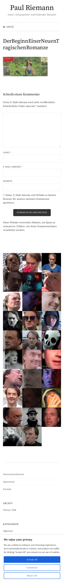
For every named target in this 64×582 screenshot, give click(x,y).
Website (7, 181)
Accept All (32, 559)
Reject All (32, 575)
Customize (32, 567)
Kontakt (7, 489)
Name (7, 152)
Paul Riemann (32, 7)
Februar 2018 (9, 510)
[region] (32, 558)
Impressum (8, 481)
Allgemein (8, 530)
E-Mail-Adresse (12, 166)
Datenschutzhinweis (13, 474)
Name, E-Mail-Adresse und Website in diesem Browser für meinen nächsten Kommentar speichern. (29, 199)
